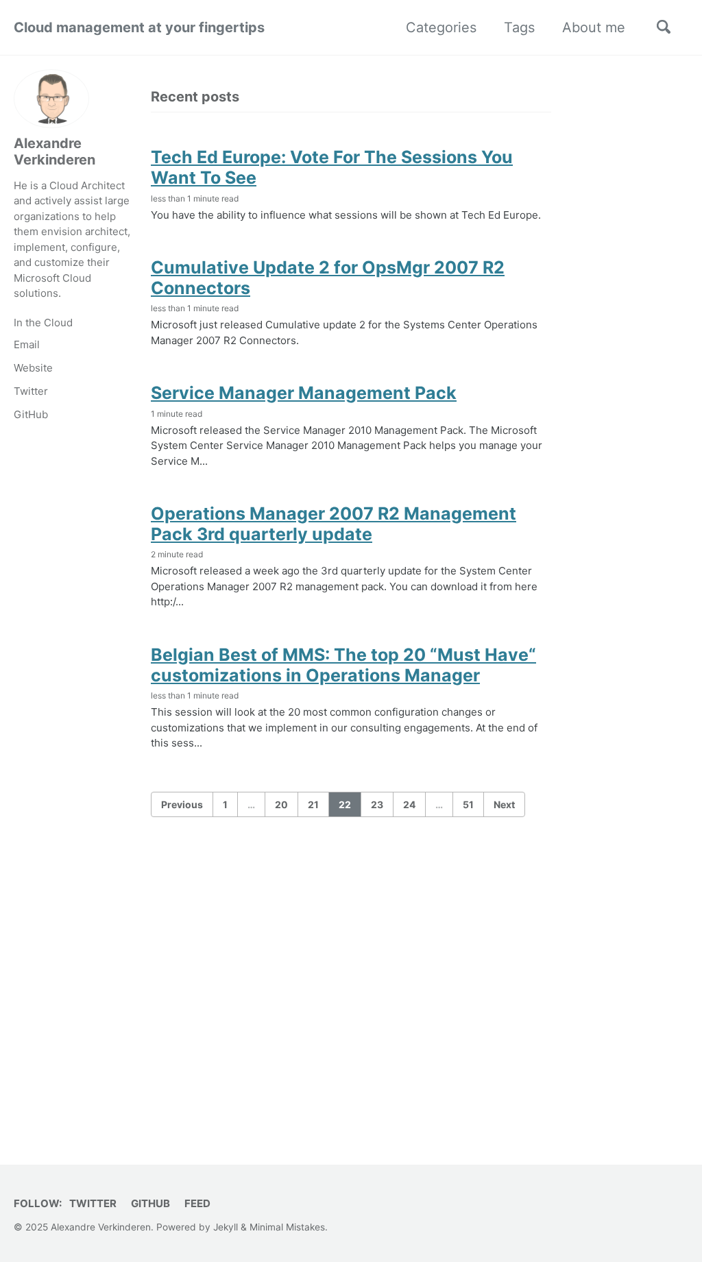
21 (313, 804)
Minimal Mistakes (287, 1227)
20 (281, 804)
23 (377, 804)
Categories (441, 27)
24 (409, 804)
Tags (519, 27)
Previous (182, 804)
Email (27, 344)
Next (504, 804)
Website (33, 367)
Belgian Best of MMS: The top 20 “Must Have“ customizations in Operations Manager (343, 664)
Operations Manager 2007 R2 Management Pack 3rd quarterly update (333, 523)
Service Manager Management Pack (304, 393)
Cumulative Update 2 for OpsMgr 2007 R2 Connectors (328, 277)
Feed (197, 1203)
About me (593, 27)
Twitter (31, 391)
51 (468, 804)
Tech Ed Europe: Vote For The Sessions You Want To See (332, 167)
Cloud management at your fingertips (139, 27)
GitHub (31, 414)
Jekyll (225, 1227)
